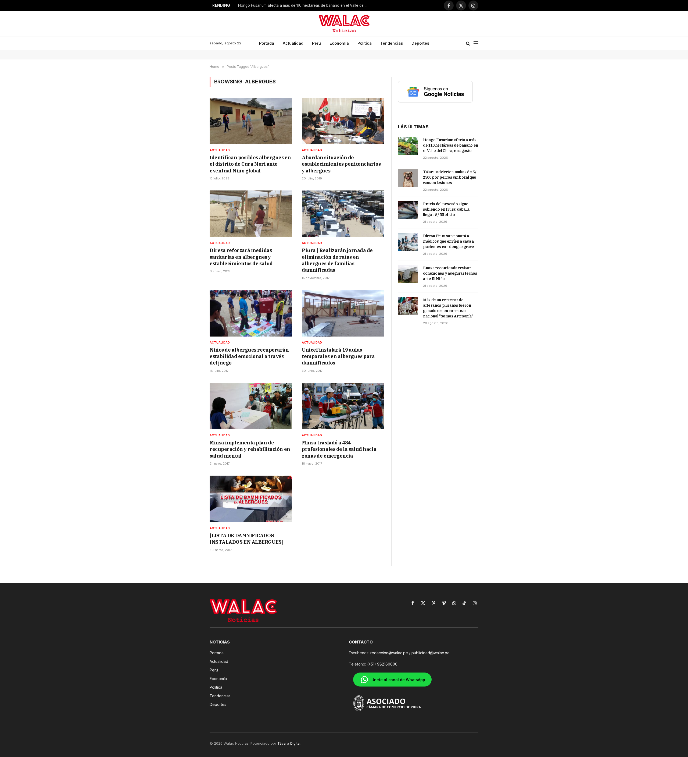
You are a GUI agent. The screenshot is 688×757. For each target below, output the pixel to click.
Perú (316, 43)
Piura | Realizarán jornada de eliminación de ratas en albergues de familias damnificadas (337, 260)
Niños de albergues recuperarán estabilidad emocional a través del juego (249, 356)
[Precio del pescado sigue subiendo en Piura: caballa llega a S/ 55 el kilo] (408, 210)
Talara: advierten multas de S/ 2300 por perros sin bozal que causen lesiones (449, 177)
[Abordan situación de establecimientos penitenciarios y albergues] (343, 121)
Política (364, 43)
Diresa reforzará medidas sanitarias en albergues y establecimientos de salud (241, 257)
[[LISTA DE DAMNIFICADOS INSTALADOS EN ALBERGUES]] (251, 499)
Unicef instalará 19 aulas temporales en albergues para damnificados (338, 356)
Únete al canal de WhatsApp (398, 679)
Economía (339, 43)
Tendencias (391, 43)
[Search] (468, 43)
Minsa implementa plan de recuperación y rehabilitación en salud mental (250, 449)
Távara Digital (288, 743)
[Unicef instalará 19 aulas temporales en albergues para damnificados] (343, 313)
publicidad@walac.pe (430, 652)
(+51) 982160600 (382, 664)
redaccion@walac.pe (389, 652)
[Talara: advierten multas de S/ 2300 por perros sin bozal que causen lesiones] (408, 178)
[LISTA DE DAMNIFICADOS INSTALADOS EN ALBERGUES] (246, 538)
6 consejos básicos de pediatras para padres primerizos (286, 5)
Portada (266, 43)
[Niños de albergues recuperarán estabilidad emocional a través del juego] (251, 313)
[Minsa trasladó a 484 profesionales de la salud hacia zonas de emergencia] (343, 406)
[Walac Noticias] (344, 23)
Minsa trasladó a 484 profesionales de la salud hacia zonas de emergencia (339, 449)
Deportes (420, 43)
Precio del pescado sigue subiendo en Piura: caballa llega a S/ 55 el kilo (446, 209)
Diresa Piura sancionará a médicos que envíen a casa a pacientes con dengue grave (448, 241)
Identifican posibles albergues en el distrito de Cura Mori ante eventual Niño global (250, 164)
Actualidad (293, 43)
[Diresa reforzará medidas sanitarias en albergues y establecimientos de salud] (251, 213)
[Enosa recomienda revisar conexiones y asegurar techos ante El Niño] (408, 274)
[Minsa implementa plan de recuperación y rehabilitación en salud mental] (251, 406)
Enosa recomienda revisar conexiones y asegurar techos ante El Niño (450, 273)
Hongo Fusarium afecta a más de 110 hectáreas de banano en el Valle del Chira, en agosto (450, 145)
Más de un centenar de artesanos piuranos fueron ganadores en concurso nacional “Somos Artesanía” (448, 308)
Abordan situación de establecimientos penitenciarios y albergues (341, 164)
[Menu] (476, 43)
